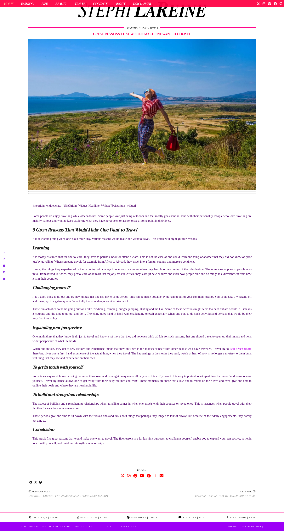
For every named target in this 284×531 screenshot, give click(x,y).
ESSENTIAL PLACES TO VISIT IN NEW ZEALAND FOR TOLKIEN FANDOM (68, 493)
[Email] (161, 476)
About (120, 3)
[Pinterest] (269, 3)
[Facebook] (275, 3)
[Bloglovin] (155, 476)
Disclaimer (142, 3)
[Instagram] (264, 3)
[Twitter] (258, 3)
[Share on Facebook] (30, 482)
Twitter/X (44, 517)
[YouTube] (142, 476)
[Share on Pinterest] (40, 482)
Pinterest (143, 517)
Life (44, 3)
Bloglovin (242, 517)
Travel (79, 3)
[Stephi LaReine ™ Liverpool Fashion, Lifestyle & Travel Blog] (142, 11)
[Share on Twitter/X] (35, 482)
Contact (100, 3)
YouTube (193, 517)
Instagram (94, 517)
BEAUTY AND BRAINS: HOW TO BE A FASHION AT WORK (225, 493)
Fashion (27, 3)
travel (154, 28)
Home (8, 3)
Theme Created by (245, 526)
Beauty (61, 3)
